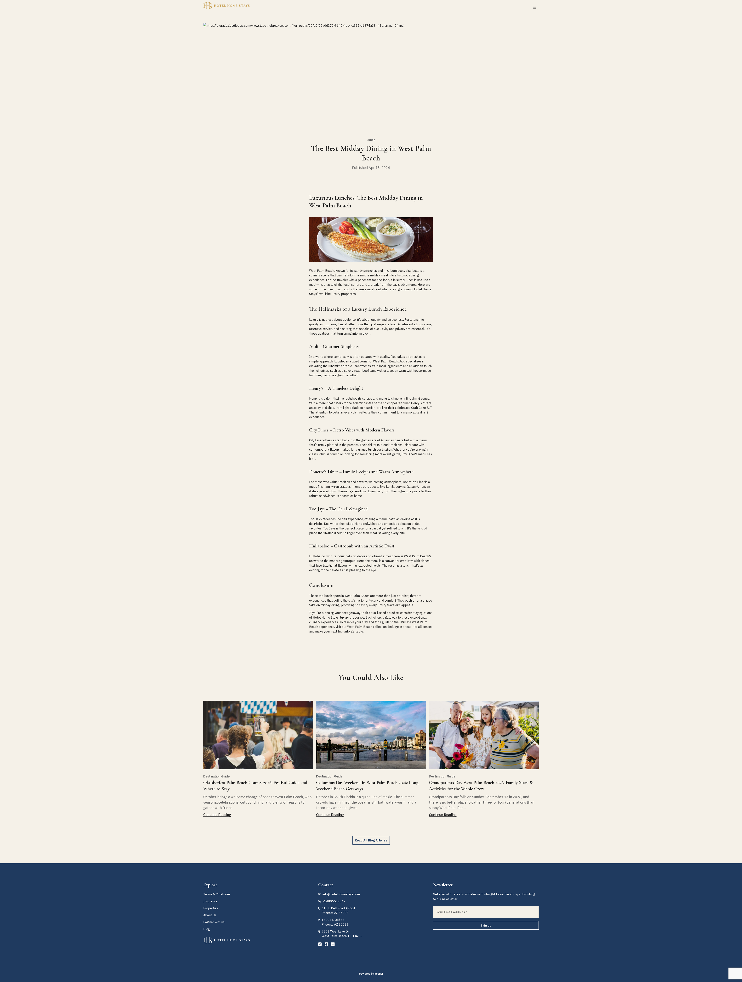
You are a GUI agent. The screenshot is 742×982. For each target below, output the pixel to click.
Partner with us (214, 922)
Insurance (210, 901)
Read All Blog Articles (371, 840)
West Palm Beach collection (367, 627)
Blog (206, 929)
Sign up (486, 925)
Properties (210, 908)
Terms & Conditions (216, 894)
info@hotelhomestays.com (341, 894)
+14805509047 (333, 901)
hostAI (378, 973)
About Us (209, 915)
